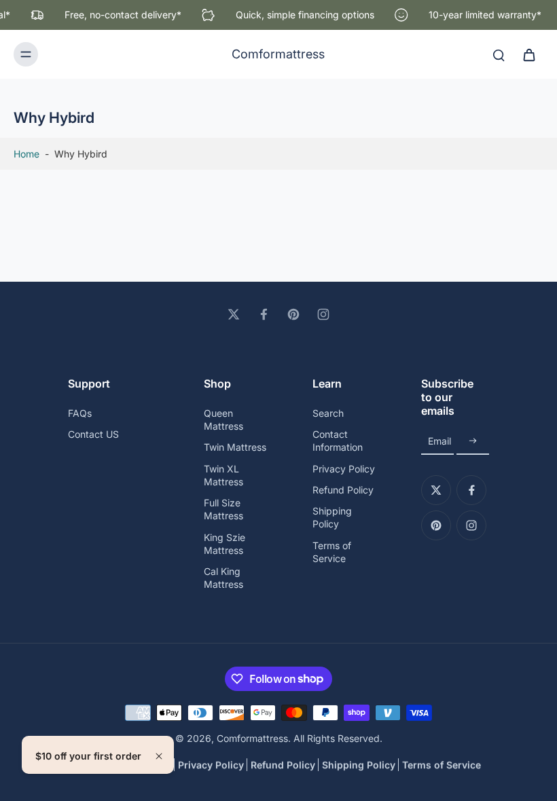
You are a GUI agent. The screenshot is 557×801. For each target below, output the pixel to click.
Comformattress (252, 738)
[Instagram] (323, 314)
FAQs (80, 413)
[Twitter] (234, 314)
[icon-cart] (528, 54)
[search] (499, 54)
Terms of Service (331, 552)
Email (439, 441)
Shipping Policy (332, 517)
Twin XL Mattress (223, 475)
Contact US (93, 434)
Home (26, 154)
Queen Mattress (223, 419)
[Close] (158, 756)
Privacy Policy (343, 468)
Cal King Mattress (223, 577)
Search (328, 413)
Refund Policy (343, 490)
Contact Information (337, 440)
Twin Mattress (235, 447)
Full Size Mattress (223, 509)
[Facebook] (263, 314)
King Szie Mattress (224, 544)
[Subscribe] (472, 441)
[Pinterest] (293, 314)
